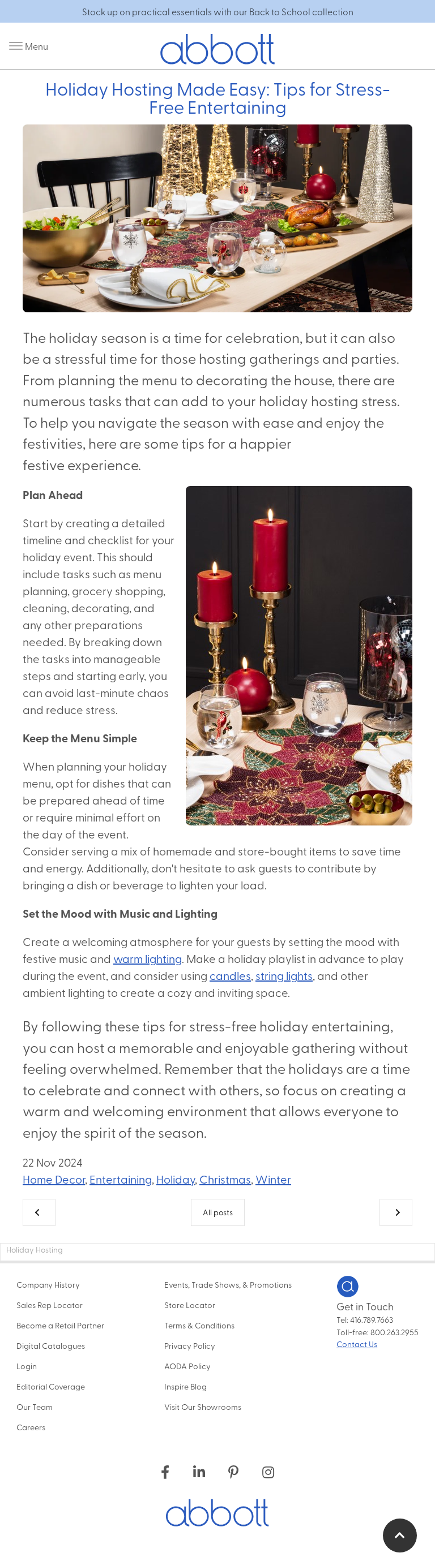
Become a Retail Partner (60, 1325)
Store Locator (189, 1304)
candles (230, 975)
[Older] (39, 1212)
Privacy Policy (189, 1345)
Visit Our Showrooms (202, 1406)
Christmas (225, 1178)
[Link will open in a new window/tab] (165, 1471)
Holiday (175, 1178)
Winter (273, 1178)
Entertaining (120, 1178)
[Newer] (395, 1212)
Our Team (34, 1406)
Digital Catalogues (50, 1345)
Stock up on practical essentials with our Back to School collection (217, 11)
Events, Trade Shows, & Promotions (228, 1284)
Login (26, 1365)
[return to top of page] (400, 1535)
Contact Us (356, 1343)
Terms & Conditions (199, 1325)
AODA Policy (187, 1365)
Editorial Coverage (50, 1386)
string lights (284, 975)
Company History (48, 1284)
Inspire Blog (185, 1386)
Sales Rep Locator (49, 1304)
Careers (30, 1427)
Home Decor (54, 1178)
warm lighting (147, 958)
